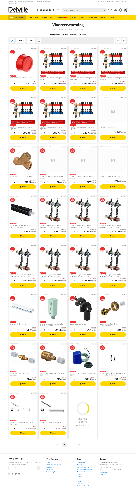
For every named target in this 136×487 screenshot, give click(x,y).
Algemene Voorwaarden (84, 467)
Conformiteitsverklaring (84, 486)
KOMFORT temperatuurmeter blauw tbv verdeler (53, 177)
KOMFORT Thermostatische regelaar (111, 176)
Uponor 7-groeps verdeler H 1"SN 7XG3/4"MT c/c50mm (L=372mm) (80, 275)
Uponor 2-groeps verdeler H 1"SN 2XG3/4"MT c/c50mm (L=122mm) (50, 226)
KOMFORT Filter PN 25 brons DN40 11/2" (23, 176)
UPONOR (33, 48)
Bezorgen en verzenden (84, 469)
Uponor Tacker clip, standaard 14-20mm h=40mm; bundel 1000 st (112, 374)
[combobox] (84, 10)
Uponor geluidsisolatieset (78, 324)
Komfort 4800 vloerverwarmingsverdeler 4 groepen (53, 128)
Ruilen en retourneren (84, 472)
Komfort (123, 97)
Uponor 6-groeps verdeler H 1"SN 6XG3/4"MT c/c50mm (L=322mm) (50, 275)
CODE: (12, 48)
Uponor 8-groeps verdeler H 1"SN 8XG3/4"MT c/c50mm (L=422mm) (110, 275)
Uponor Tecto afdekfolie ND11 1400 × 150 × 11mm (22, 423)
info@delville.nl (104, 472)
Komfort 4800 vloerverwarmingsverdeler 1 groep (53, 78)
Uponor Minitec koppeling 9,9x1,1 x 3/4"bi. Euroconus (111, 325)
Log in (48, 462)
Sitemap (79, 483)
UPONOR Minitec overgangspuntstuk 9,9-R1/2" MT (52, 374)
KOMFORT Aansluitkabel (107, 127)
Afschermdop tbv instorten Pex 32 (21, 78)
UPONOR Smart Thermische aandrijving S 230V (82, 374)
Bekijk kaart (103, 474)
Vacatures (80, 481)
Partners (79, 465)
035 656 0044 (46, 10)
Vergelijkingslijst (51, 472)
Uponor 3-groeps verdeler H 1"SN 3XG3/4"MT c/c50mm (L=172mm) (80, 226)
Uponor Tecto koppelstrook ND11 (51, 422)
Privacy (79, 474)
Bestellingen (50, 467)
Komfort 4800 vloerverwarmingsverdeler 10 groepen (83, 78)
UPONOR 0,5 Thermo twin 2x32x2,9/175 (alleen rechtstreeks (22, 226)
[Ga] (38, 468)
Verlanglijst (49, 469)
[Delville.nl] (18, 10)
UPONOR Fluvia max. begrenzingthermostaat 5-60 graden (52, 325)
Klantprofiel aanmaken (53, 465)
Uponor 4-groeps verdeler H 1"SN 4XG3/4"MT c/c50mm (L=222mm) (110, 226)
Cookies (79, 476)
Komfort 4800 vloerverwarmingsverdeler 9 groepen (83, 128)
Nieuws (117, 1)
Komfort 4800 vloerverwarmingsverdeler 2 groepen (113, 78)
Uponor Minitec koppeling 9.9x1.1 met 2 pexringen (22, 374)
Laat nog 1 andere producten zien (83, 422)
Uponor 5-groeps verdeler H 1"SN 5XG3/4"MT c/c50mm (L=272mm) (20, 275)
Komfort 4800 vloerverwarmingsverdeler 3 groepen (23, 128)
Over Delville (81, 462)
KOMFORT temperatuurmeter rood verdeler (81, 177)
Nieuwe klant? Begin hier (106, 1)
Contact (123, 1)
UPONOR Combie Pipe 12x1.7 (19, 324)
